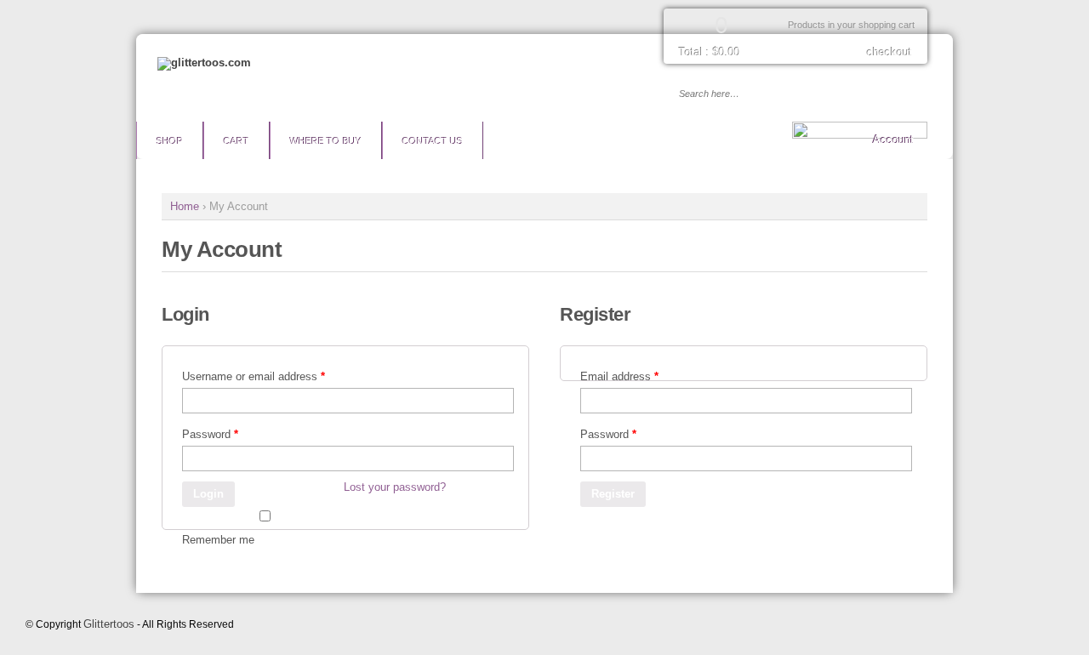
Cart (236, 141)
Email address (619, 376)
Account (893, 140)
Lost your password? (395, 487)
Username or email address (253, 376)
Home (184, 206)
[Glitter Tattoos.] (204, 62)
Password (210, 434)
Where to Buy (326, 141)
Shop (170, 141)
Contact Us (432, 141)
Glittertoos (108, 624)
